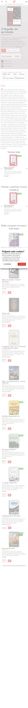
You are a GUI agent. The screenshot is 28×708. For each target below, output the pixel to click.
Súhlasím (22, 264)
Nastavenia (8, 264)
